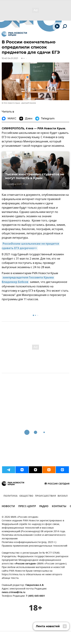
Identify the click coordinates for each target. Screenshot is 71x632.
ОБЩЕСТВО (26, 496)
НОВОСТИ (8, 507)
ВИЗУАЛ (63, 496)
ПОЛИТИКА (10, 496)
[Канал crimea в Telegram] (8, 469)
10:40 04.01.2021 (10, 58)
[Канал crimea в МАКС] (62, 469)
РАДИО (43, 507)
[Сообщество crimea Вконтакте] (22, 469)
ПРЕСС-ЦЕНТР (27, 507)
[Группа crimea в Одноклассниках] (48, 469)
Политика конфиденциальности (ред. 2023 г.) (29, 542)
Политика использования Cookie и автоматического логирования (34, 537)
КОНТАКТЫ (59, 507)
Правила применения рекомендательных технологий (34, 546)
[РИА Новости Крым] (14, 34)
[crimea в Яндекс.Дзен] (35, 469)
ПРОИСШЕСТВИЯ (45, 496)
